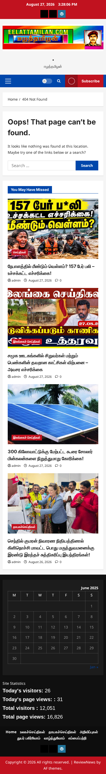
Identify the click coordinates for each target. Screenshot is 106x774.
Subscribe (91, 81)
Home (11, 731)
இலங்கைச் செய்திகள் (26, 341)
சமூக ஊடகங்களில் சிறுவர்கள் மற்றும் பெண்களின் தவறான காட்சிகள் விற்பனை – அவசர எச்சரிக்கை (48, 362)
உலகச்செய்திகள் (32, 731)
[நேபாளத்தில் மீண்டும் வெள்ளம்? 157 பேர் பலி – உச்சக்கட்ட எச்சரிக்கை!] (53, 229)
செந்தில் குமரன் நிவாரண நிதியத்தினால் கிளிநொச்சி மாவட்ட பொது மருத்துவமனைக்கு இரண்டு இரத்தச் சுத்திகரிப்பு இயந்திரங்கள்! (51, 547)
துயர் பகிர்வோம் (28, 738)
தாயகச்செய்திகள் (24, 527)
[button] (8, 81)
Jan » (94, 666)
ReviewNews (84, 762)
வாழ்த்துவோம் (54, 738)
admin (16, 280)
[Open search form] (58, 81)
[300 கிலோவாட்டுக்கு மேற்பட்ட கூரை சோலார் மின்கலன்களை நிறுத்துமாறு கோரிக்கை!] (53, 414)
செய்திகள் (19, 252)
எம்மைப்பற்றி (77, 738)
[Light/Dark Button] (47, 81)
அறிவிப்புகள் (89, 731)
